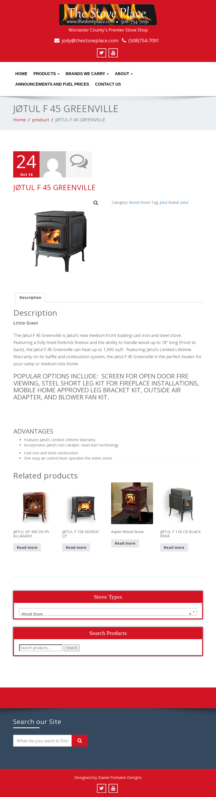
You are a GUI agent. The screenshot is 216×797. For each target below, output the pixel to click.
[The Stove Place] (108, 13)
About (122, 73)
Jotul (163, 202)
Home (21, 73)
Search (71, 647)
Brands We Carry (86, 73)
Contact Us (108, 84)
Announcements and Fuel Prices (52, 84)
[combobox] (108, 612)
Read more (27, 547)
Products (45, 73)
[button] (96, 203)
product (40, 120)
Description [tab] (30, 297)
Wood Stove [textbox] (106, 613)
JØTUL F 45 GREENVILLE (54, 187)
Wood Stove (139, 202)
